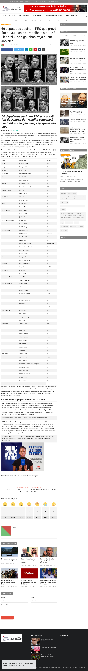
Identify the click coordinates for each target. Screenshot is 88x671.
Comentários (7, 593)
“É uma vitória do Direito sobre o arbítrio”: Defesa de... (72, 172)
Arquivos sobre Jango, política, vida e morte (74, 667)
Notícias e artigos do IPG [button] (53, 16)
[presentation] (80, 156)
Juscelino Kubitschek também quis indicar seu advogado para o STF (16, 491)
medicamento (64, 226)
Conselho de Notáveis (53, 1)
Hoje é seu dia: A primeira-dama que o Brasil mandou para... (77, 41)
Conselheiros (43, 1)
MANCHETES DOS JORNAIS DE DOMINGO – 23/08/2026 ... (78, 60)
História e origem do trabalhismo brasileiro (50, 667)
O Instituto (4, 1)
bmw (66, 202)
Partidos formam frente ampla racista (48, 648)
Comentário (5, 605)
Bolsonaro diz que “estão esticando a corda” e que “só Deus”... (48, 582)
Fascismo (63, 193)
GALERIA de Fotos (13, 1)
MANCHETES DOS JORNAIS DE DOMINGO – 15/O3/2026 (78, 78)
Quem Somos (37, 16)
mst (62, 202)
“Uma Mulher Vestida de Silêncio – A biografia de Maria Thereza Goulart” (73, 198)
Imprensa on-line (9, 20)
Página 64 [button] (12, 16)
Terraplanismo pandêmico (77, 49)
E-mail (32, 597)
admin (6, 45)
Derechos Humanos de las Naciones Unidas (72, 206)
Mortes (76, 223)
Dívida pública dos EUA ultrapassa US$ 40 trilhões (77, 112)
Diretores (27, 1)
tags (62, 223)
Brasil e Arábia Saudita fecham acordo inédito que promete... (29, 561)
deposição (73, 226)
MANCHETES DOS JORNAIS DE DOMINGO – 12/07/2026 (44, 491)
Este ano (82, 35)
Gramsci (63, 209)
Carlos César (64, 230)
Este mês (73, 35)
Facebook (80, 226)
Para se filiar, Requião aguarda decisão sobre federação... (47, 561)
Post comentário (7, 618)
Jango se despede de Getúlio (78, 119)
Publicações (34, 1)
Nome (3, 597)
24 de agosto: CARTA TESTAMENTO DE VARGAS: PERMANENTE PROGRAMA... (78, 129)
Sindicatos (15, 130)
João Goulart (24, 16)
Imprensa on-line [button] (72, 16)
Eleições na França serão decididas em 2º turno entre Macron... (48, 641)
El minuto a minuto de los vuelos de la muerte (9, 560)
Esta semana (64, 35)
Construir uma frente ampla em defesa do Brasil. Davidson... (48, 655)
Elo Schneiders (72, 193)
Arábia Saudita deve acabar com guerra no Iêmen (8, 582)
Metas (21, 1)
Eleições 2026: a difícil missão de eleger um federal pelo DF (78, 69)
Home (4, 16)
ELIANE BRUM (68, 223)
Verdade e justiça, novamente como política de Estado (28, 582)
